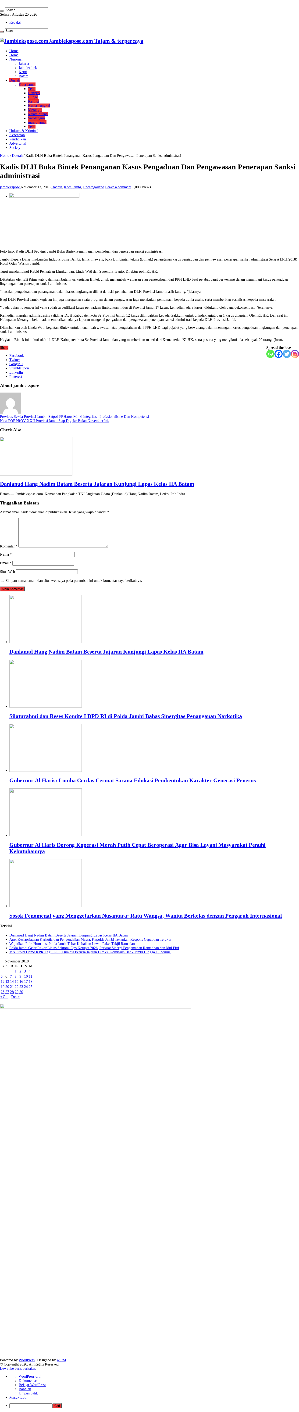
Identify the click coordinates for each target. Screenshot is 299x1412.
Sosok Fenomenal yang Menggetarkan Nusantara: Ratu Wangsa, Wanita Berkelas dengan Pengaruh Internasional (145, 916)
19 (2, 987)
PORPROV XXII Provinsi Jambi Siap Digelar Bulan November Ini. (54, 421)
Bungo (33, 97)
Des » (15, 997)
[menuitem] (154, 1405)
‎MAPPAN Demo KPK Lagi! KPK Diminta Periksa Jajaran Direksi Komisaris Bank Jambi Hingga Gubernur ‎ (90, 952)
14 (12, 981)
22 (16, 987)
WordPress (27, 1360)
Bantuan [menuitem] (25, 1389)
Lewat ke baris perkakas (18, 1368)
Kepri (23, 72)
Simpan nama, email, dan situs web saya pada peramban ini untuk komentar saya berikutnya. (74, 581)
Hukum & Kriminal (23, 131)
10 (26, 976)
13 (7, 981)
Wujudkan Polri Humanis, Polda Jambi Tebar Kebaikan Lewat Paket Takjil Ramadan (72, 944)
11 (30, 976)
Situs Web (7, 572)
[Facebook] (278, 354)
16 (21, 981)
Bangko (34, 93)
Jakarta (24, 63)
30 (21, 992)
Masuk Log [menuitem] (17, 1397)
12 (2, 981)
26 (2, 992)
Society (14, 148)
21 (12, 987)
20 (7, 987)
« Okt (4, 997)
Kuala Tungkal (39, 105)
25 (30, 987)
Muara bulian (38, 114)
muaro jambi (37, 122)
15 (16, 981)
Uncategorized (93, 187)
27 (7, 992)
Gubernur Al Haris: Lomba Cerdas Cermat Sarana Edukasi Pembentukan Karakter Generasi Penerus (132, 780)
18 (30, 981)
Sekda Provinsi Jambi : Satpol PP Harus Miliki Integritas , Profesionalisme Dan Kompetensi (74, 416)
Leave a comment (118, 187)
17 (26, 981)
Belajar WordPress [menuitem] (32, 1385)
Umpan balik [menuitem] (28, 1393)
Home (13, 51)
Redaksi (15, 22)
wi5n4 (61, 1360)
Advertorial (17, 143)
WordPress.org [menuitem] (29, 1376)
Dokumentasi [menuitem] (28, 1381)
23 (21, 987)
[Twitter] (287, 354)
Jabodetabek (28, 68)
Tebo (32, 89)
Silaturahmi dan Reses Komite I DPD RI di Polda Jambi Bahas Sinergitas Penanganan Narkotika (125, 716)
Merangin (35, 110)
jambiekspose (10, 187)
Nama (6, 554)
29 (16, 992)
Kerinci (33, 101)
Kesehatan (17, 135)
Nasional (15, 59)
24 (26, 987)
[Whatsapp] (270, 354)
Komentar (9, 546)
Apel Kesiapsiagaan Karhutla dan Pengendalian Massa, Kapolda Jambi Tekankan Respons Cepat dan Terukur (90, 939)
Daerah (14, 80)
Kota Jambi (27, 84)
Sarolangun (36, 118)
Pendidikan (17, 139)
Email (5, 563)
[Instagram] (295, 354)
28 (12, 992)
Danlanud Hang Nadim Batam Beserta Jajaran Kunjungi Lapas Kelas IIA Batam (97, 484)
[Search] (2, 11)
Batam (23, 76)
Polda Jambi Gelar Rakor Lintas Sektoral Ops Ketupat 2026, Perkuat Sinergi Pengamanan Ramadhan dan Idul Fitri (94, 948)
